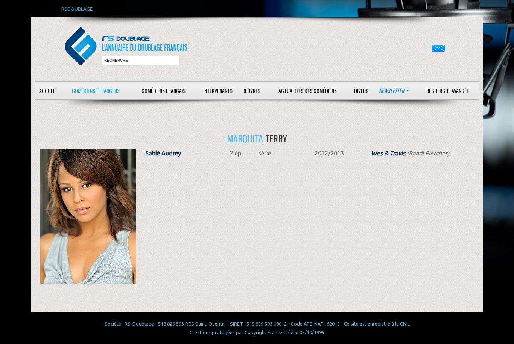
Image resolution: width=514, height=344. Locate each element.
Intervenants (218, 90)
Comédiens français (163, 90)
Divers (361, 90)
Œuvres (251, 90)
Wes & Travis (388, 153)
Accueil (47, 90)
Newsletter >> (394, 90)
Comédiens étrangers (96, 90)
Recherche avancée (447, 90)
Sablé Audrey (163, 153)
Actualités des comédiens (307, 90)
